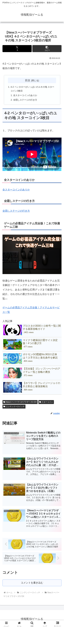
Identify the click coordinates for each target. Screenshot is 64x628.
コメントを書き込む (32, 582)
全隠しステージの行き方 (25, 100)
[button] (47, 48)
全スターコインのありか (25, 95)
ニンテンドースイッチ (15, 406)
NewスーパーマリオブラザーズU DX (21, 402)
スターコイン (47, 402)
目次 (27, 80)
